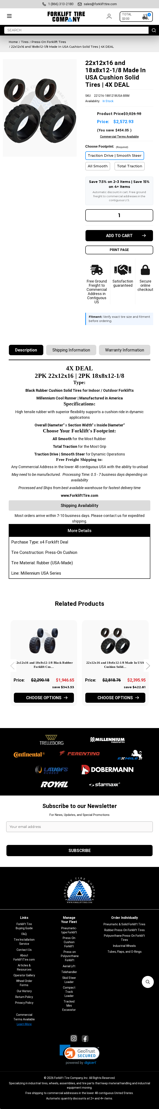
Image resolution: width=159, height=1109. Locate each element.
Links (24, 918)
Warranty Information (124, 350)
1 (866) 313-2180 (60, 4)
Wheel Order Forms (24, 983)
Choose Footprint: (106, 147)
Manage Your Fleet (69, 920)
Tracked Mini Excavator (69, 1005)
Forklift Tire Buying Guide (24, 926)
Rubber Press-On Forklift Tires (124, 930)
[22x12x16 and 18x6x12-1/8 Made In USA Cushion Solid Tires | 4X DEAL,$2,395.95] (115, 640)
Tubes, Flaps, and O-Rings (124, 951)
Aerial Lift (69, 966)
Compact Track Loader (69, 992)
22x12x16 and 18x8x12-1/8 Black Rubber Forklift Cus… (44, 664)
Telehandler (69, 972)
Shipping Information (71, 350)
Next (148, 665)
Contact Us (24, 949)
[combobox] (76, 30)
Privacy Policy (24, 1002)
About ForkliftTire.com (24, 957)
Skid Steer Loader (69, 980)
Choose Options (43, 697)
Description (26, 350)
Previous (12, 665)
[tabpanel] (44, 669)
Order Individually (124, 918)
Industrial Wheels (124, 945)
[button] (79, 1054)
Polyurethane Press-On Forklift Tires (124, 937)
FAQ (24, 934)
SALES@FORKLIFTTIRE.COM (100, 4)
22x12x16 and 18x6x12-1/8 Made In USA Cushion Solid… (115, 664)
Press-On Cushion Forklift (69, 942)
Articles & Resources (24, 967)
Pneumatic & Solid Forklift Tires (124, 924)
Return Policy (24, 997)
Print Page (119, 250)
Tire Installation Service (24, 941)
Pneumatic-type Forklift (69, 930)
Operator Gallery (24, 975)
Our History (24, 991)
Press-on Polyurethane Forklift (70, 956)
